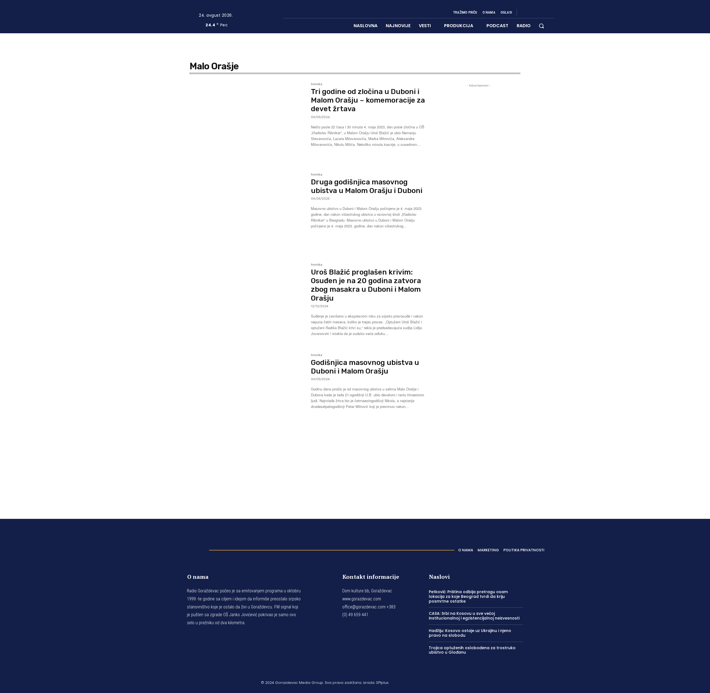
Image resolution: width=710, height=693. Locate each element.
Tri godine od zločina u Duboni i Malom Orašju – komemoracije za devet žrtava (368, 100)
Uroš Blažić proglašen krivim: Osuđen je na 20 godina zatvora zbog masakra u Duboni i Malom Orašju (366, 285)
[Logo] (183, 548)
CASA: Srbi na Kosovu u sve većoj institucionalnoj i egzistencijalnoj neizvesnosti (474, 616)
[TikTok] (539, 12)
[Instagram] (532, 12)
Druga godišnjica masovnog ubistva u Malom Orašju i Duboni (366, 186)
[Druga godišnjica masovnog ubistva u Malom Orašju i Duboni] (247, 211)
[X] (545, 12)
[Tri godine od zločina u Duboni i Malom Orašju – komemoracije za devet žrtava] (247, 121)
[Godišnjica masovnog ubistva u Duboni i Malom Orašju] (247, 392)
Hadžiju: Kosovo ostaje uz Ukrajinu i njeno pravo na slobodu (470, 633)
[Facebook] (526, 12)
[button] (541, 25)
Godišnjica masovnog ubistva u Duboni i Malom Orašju (365, 366)
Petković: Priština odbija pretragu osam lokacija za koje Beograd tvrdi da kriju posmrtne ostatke (468, 596)
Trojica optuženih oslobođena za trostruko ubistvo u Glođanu (472, 650)
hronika (316, 84)
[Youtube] (552, 12)
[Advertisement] (478, 293)
